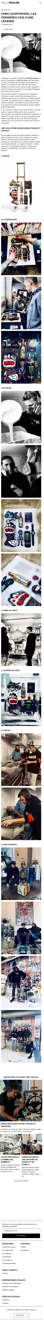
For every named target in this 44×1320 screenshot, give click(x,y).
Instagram (5, 1300)
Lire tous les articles (21, 1181)
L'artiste (23, 1247)
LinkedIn (5, 1303)
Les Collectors (7, 1260)
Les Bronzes (6, 1257)
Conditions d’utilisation (10, 1286)
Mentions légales (8, 1290)
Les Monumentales (9, 1263)
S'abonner (21, 1235)
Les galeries (24, 1250)
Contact (5, 1273)
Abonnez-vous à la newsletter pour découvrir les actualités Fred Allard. (19, 1225)
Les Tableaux (7, 1253)
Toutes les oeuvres (9, 1247)
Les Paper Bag (7, 1250)
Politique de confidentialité (11, 1283)
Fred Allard (16, 1310)
